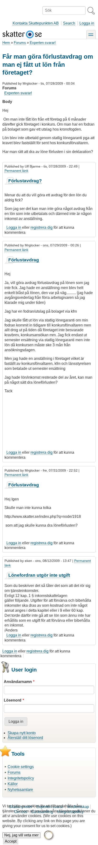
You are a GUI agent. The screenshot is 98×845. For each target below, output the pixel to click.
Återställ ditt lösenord (25, 738)
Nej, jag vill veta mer (21, 835)
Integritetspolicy (21, 778)
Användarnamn (18, 682)
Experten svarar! (43, 43)
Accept (10, 841)
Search (69, 23)
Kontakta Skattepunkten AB (36, 23)
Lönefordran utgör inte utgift (39, 575)
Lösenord (12, 700)
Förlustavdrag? (25, 180)
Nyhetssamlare (20, 790)
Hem (6, 43)
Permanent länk (16, 171)
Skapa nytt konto (22, 733)
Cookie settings (21, 767)
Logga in (86, 23)
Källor (13, 784)
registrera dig (41, 227)
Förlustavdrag (23, 259)
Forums (20, 43)
